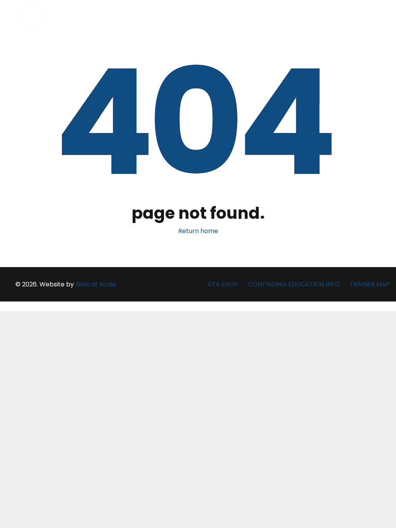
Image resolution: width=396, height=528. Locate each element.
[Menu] (377, 17)
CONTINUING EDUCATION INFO (294, 284)
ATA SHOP (222, 284)
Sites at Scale (95, 284)
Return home (198, 231)
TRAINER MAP (370, 284)
